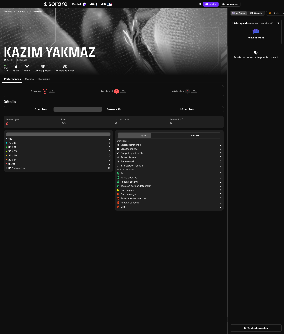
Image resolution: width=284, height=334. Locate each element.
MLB (103, 4)
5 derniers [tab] (41, 109)
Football (76, 4)
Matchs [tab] (29, 79)
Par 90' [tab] (195, 135)
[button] (200, 4)
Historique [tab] (44, 79)
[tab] (256, 13)
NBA (92, 4)
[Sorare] (56, 4)
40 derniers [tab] (187, 109)
